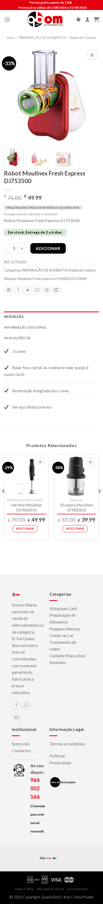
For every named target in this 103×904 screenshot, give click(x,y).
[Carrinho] (96, 19)
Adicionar (48, 248)
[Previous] (12, 95)
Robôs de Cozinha (83, 38)
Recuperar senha (50, 889)
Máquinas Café (63, 608)
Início (11, 38)
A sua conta (24, 889)
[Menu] (7, 19)
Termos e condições (67, 743)
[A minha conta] (87, 19)
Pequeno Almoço (64, 628)
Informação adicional (25, 327)
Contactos (21, 750)
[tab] (51, 317)
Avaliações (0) (17, 338)
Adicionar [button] (25, 528)
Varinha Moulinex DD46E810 (26, 507)
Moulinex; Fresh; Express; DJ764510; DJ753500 (52, 279)
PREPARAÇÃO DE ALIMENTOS (42, 38)
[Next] (90, 95)
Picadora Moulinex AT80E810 (76, 507)
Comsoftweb (82, 897)
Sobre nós (21, 743)
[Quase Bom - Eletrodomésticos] (45, 19)
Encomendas (78, 889)
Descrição (14, 317)
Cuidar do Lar (61, 635)
